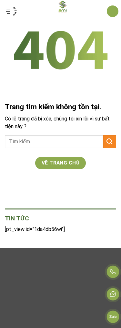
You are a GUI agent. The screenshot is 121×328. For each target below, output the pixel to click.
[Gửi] (109, 141)
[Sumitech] (62, 11)
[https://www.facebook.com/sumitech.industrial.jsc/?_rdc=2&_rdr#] (113, 294)
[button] (11, 11)
